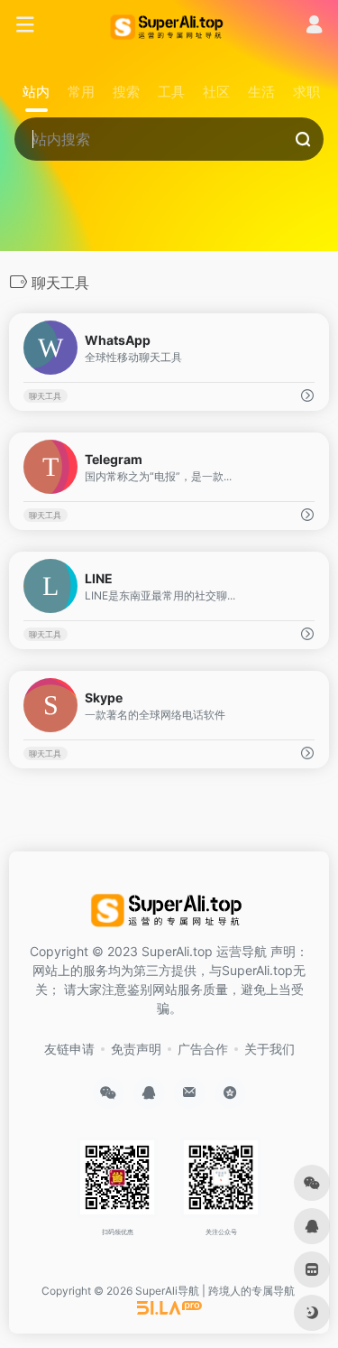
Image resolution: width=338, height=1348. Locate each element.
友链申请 (69, 1048)
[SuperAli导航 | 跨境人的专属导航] (169, 25)
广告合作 (203, 1048)
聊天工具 (45, 396)
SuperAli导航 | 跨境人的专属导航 (215, 1290)
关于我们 (269, 1048)
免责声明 (136, 1048)
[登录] (314, 26)
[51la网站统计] (169, 1307)
